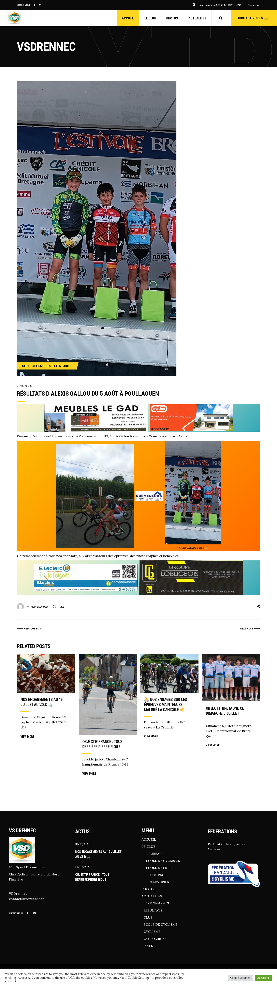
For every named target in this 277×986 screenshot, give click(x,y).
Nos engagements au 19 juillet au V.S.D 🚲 (41, 702)
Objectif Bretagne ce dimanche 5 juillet (225, 711)
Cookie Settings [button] (240, 978)
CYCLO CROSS (155, 939)
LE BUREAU (153, 854)
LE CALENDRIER (156, 882)
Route (66, 366)
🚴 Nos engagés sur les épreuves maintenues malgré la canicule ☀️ (165, 704)
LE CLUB (148, 846)
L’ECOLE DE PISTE (158, 868)
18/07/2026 (82, 844)
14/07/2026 (82, 867)
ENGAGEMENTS (156, 903)
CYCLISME (152, 932)
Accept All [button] (263, 978)
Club (25, 366)
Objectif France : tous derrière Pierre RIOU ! (102, 744)
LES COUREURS (156, 875)
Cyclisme (37, 366)
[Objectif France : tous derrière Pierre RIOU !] (108, 694)
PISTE (148, 946)
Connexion (254, 4)
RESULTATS (153, 910)
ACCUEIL (149, 839)
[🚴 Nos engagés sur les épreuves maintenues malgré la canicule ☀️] (169, 673)
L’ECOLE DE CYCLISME (162, 861)
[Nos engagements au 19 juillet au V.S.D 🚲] (46, 673)
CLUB (148, 917)
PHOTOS (149, 889)
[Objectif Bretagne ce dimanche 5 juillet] (231, 677)
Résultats (53, 366)
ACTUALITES (152, 896)
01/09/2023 (24, 385)
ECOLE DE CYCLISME (160, 924)
